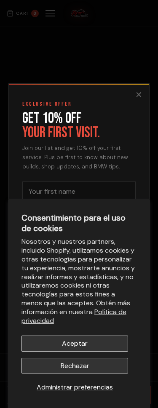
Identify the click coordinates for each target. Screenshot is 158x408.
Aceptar (75, 343)
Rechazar (75, 365)
